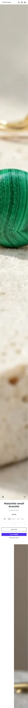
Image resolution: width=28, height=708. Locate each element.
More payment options (14, 537)
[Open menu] (25, 2)
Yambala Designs (6, 2)
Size (5, 518)
